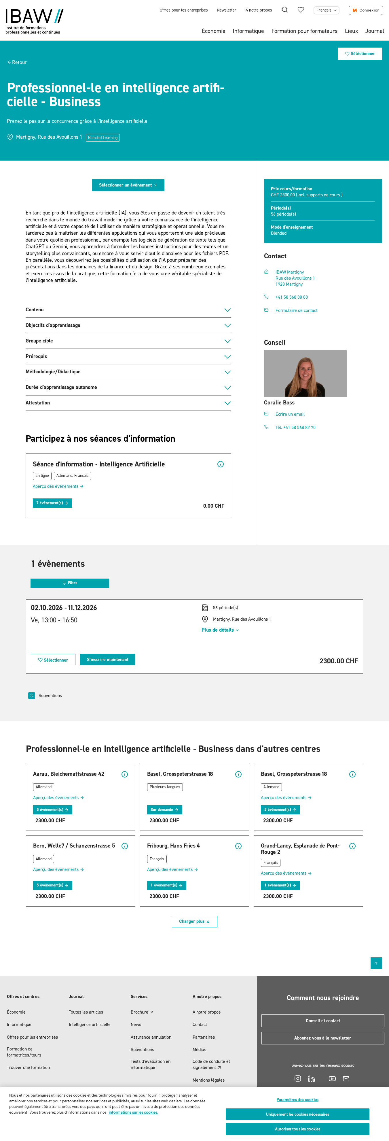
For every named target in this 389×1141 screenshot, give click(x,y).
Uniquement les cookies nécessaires (297, 1114)
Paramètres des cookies (297, 1100)
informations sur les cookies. (133, 1112)
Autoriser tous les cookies (297, 1129)
